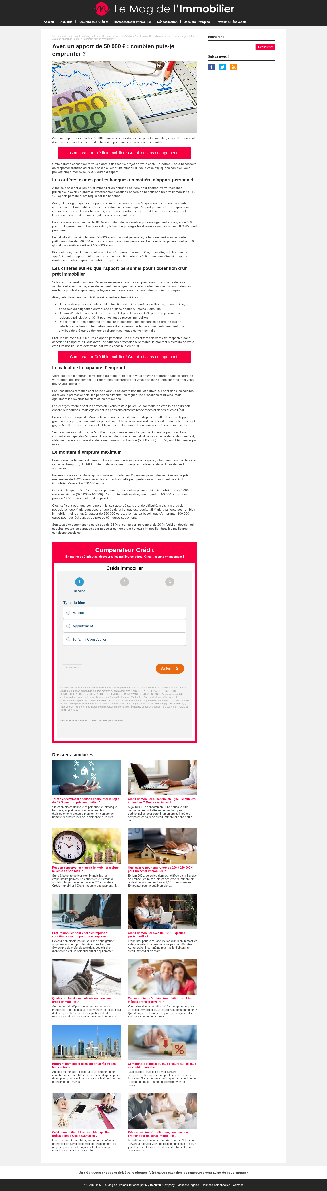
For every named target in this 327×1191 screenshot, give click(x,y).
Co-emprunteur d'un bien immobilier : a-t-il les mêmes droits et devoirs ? (160, 1000)
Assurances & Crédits (93, 22)
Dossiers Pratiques (197, 22)
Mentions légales (188, 1185)
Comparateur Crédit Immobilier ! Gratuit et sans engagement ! (125, 153)
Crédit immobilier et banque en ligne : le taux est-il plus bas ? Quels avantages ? (162, 800)
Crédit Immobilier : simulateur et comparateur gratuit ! (163, 36)
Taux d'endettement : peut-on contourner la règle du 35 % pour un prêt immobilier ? (85, 800)
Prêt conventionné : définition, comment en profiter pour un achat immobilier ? (158, 1134)
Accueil (49, 22)
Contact (238, 1185)
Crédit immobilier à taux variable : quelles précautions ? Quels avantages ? (81, 1134)
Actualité (66, 22)
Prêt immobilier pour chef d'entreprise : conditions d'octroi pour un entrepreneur (80, 934)
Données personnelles (216, 1185)
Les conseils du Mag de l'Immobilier (87, 36)
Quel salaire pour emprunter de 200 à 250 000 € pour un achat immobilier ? (160, 869)
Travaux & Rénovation (231, 22)
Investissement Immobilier (132, 22)
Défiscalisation (167, 22)
